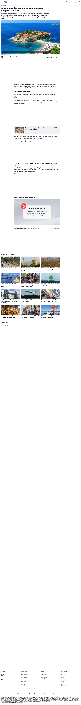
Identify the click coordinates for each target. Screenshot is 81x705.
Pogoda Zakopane (24, 677)
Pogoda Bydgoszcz (44, 674)
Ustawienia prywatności (59, 693)
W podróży (27, 2)
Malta (62, 675)
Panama (62, 682)
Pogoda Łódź (23, 684)
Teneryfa (62, 680)
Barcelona (62, 673)
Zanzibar (62, 681)
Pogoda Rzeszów (44, 675)
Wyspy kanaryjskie (64, 685)
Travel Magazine (19, 2)
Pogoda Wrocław (24, 675)
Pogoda (22, 673)
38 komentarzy (50, 57)
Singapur (62, 678)
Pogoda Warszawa (24, 674)
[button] (70, 2)
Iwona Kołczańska (11, 56)
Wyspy (34, 2)
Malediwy (62, 677)
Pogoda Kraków (23, 678)
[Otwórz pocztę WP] (67, 2)
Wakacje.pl (2, 674)
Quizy (44, 2)
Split (61, 684)
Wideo (48, 2)
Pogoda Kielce (23, 685)
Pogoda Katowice (44, 673)
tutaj (24, 702)
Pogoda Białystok (44, 677)
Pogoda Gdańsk (23, 680)
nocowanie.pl (3, 676)
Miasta (39, 2)
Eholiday (2, 679)
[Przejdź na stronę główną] (2, 3)
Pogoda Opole (43, 680)
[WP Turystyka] (10, 2)
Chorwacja (63, 674)
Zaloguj (75, 2)
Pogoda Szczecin (24, 681)
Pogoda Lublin (23, 682)
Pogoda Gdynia (43, 678)
